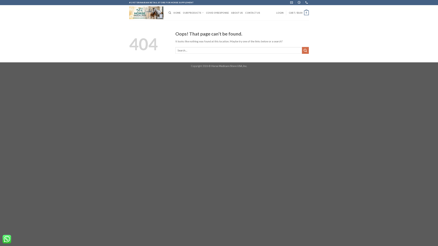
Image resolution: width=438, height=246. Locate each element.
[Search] (170, 13)
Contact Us (252, 12)
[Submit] (305, 50)
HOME (177, 12)
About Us (237, 12)
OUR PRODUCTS (192, 12)
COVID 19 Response (217, 12)
